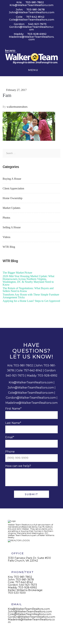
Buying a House (12, 178)
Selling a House (12, 227)
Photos (6, 217)
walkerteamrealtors (17, 106)
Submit (31, 494)
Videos (6, 237)
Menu (32, 70)
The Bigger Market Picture (17, 272)
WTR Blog (9, 246)
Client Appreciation (13, 188)
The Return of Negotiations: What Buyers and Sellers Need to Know (28, 290)
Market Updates (11, 207)
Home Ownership (12, 198)
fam (7, 95)
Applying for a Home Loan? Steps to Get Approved (31, 300)
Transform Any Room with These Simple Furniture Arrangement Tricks (31, 296)
